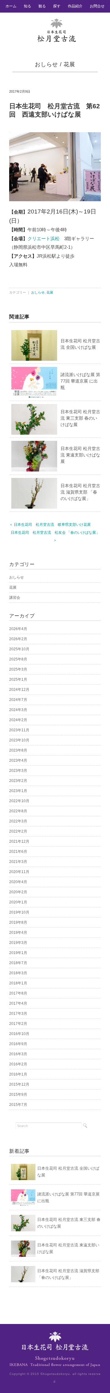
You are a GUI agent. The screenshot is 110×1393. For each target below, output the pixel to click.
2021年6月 (18, 851)
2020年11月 (19, 872)
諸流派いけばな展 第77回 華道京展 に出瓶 (80, 381)
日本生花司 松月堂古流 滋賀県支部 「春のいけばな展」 (80, 492)
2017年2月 (18, 1024)
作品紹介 (75, 6)
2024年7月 (18, 700)
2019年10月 (19, 912)
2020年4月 (18, 882)
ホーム (11, 6)
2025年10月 (19, 649)
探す (57, 6)
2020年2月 (18, 892)
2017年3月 (18, 1013)
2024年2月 (18, 720)
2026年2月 (18, 639)
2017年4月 (18, 1003)
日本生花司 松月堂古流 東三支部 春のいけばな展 (80, 418)
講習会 (14, 597)
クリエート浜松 (44, 238)
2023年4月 (18, 760)
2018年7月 (18, 963)
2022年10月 (19, 801)
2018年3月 (18, 973)
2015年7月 (18, 1104)
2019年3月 (18, 943)
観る (42, 6)
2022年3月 (18, 821)
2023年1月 (18, 791)
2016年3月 (18, 1054)
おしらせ (46, 64)
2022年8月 (18, 811)
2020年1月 (18, 902)
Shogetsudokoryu (55, 1374)
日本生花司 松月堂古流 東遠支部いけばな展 (80, 455)
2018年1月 (18, 983)
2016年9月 (18, 1044)
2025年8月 (18, 659)
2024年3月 (18, 710)
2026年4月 (18, 629)
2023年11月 (19, 730)
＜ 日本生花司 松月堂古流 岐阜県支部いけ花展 (50, 524)
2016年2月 (18, 1064)
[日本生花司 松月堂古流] (56, 22)
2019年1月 (18, 953)
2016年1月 (18, 1074)
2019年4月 (18, 932)
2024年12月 (19, 689)
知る (27, 6)
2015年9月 (18, 1094)
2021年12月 (19, 841)
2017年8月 (18, 993)
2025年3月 (18, 669)
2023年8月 (18, 750)
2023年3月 (18, 770)
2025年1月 (18, 679)
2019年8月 (18, 922)
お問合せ (97, 6)
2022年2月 (18, 831)
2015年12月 (19, 1084)
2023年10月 (19, 740)
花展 (69, 64)
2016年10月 (19, 1034)
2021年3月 (18, 862)
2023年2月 (18, 781)
